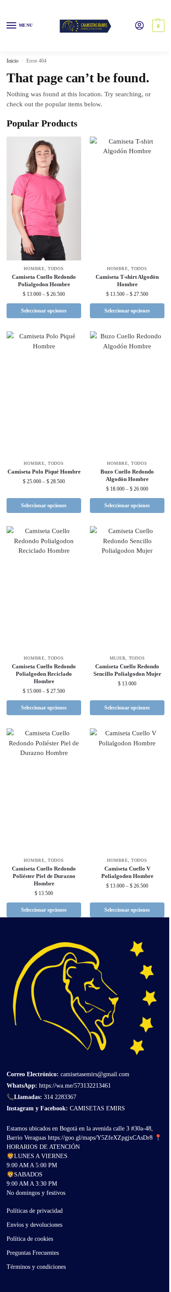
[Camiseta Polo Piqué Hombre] (44, 393)
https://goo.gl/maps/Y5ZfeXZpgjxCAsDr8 (100, 1137)
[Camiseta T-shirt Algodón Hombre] (127, 198)
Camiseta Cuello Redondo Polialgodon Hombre (44, 281)
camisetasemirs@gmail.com (94, 1074)
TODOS (56, 268)
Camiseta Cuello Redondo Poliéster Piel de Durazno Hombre (44, 876)
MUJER (118, 658)
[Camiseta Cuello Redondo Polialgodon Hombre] (44, 198)
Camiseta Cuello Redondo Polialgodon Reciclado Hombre (44, 674)
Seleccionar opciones (44, 311)
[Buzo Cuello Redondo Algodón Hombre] (127, 393)
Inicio (12, 61)
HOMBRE (34, 268)
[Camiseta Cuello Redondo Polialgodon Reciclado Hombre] (44, 588)
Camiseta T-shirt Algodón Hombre (127, 281)
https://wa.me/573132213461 (75, 1085)
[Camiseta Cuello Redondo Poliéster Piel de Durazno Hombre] (44, 790)
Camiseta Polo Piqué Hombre (44, 471)
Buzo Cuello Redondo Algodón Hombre (127, 475)
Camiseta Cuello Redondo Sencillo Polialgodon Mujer (127, 670)
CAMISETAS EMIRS (97, 1108)
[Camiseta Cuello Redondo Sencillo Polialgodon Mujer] (127, 588)
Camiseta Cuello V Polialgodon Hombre (127, 872)
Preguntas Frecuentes (33, 1253)
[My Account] (139, 26)
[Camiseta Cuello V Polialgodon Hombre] (127, 790)
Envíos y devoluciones (34, 1225)
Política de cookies (30, 1239)
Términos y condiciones (36, 1267)
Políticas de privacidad (35, 1211)
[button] (157, 26)
